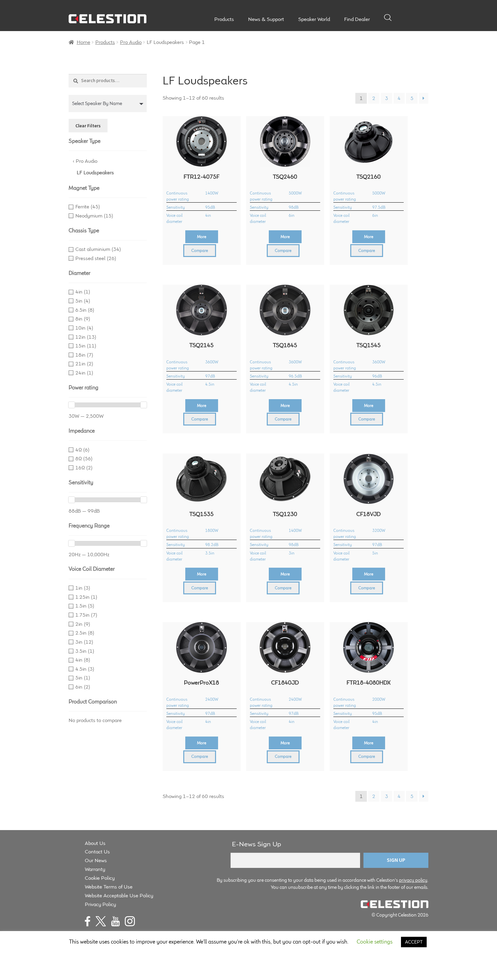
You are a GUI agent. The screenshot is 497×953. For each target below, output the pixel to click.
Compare (199, 250)
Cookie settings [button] (375, 941)
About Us (95, 843)
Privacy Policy (100, 904)
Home (83, 42)
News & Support (266, 19)
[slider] (71, 405)
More (201, 236)
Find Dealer (357, 19)
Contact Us (97, 851)
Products (224, 19)
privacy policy (413, 880)
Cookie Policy (100, 878)
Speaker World (314, 19)
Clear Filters (88, 126)
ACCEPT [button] (414, 942)
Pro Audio (131, 42)
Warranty (95, 869)
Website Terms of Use (109, 886)
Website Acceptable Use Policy (119, 895)
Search (388, 17)
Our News (96, 860)
